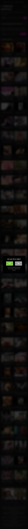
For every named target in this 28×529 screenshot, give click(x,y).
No (18, 263)
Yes (9, 263)
